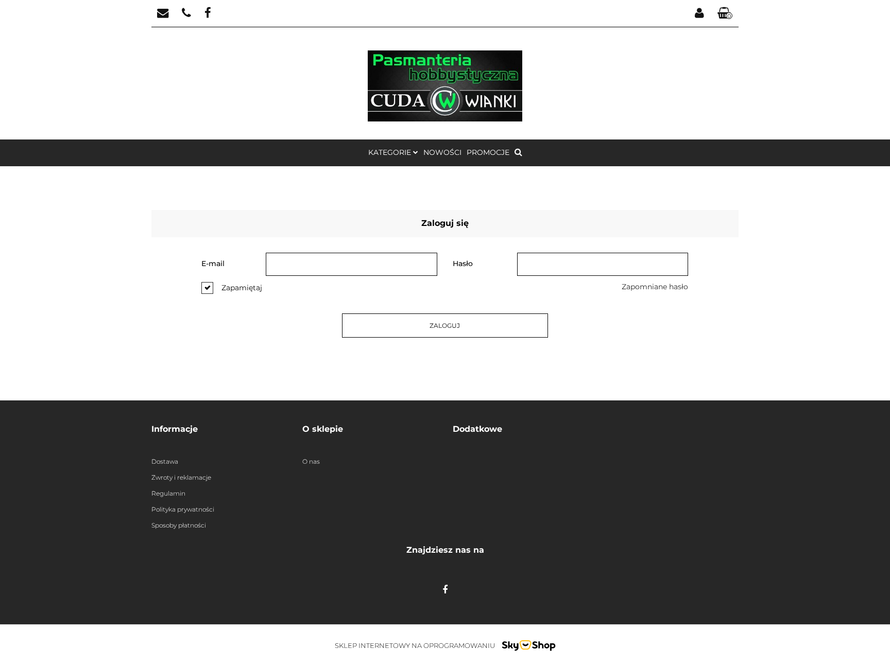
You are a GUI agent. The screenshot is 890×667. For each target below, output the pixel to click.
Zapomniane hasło (655, 286)
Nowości (442, 152)
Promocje (488, 152)
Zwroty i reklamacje (181, 477)
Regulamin (168, 493)
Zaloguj (445, 325)
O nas (311, 461)
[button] (725, 13)
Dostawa (164, 461)
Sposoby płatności (178, 525)
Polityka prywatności (182, 509)
